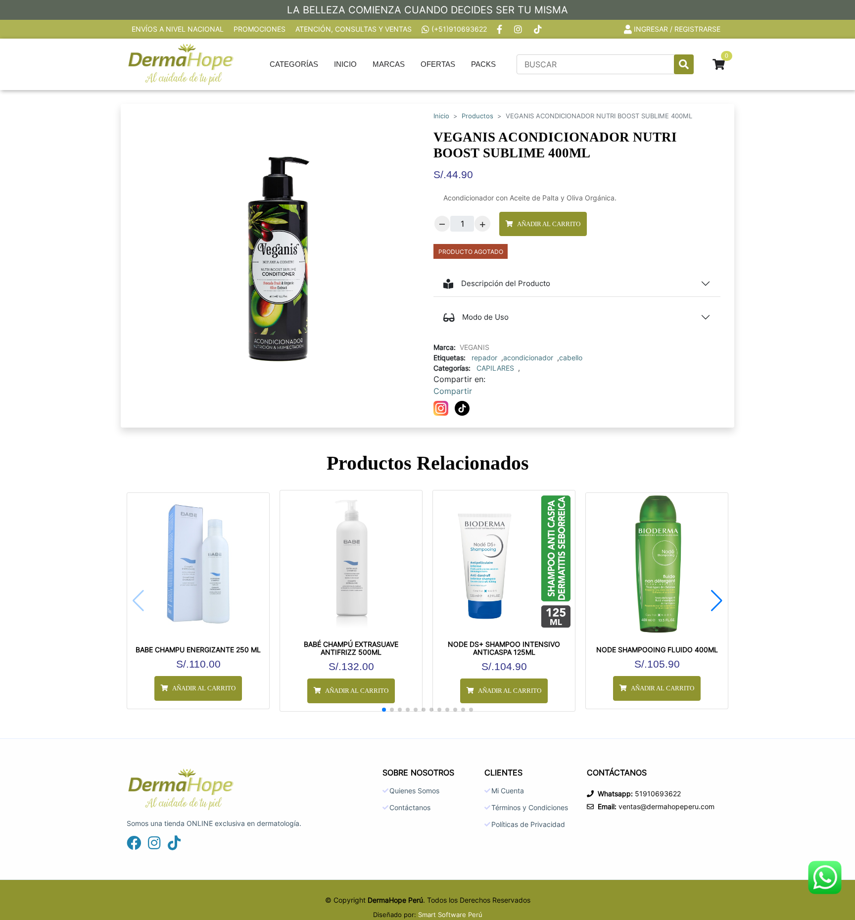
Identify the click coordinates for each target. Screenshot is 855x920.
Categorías (294, 64)
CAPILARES (495, 368)
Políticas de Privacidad (528, 824)
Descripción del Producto (505, 283)
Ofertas (438, 64)
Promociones (259, 29)
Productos (477, 116)
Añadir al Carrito (548, 224)
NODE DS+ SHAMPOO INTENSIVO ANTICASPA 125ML (504, 648)
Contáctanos (409, 807)
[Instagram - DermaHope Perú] (519, 29)
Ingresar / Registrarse (677, 29)
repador (484, 357)
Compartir (452, 391)
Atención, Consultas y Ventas (353, 29)
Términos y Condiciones (529, 807)
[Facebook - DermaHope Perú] (500, 29)
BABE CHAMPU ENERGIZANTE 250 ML (198, 650)
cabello (570, 357)
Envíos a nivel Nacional (178, 29)
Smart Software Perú (450, 915)
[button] (716, 601)
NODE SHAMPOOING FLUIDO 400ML (657, 650)
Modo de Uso (485, 317)
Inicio (345, 64)
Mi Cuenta (507, 790)
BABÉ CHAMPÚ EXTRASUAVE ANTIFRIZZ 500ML (351, 648)
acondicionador (528, 357)
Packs (483, 64)
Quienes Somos (414, 790)
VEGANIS (474, 347)
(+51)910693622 (459, 29)
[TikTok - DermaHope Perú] (539, 29)
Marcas (389, 64)
